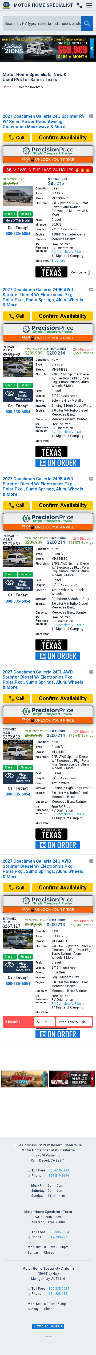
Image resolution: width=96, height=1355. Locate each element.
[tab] (48, 1326)
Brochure (58, 260)
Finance (26, 213)
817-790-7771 (59, 1237)
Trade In (10, 213)
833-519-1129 (59, 1176)
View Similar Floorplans (22, 395)
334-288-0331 (59, 1294)
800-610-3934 (59, 1170)
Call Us (19, 138)
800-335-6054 (18, 233)
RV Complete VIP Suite (68, 252)
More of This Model (18, 220)
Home (7, 87)
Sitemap (48, 1336)
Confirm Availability (63, 137)
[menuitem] (74, 1021)
